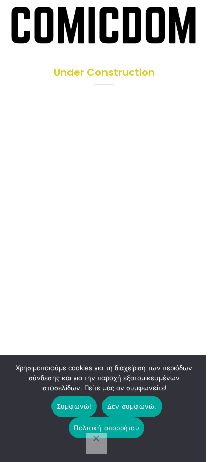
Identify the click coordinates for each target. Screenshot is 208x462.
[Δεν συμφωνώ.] (96, 443)
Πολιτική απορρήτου (106, 428)
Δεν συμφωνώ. (132, 406)
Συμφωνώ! (74, 406)
